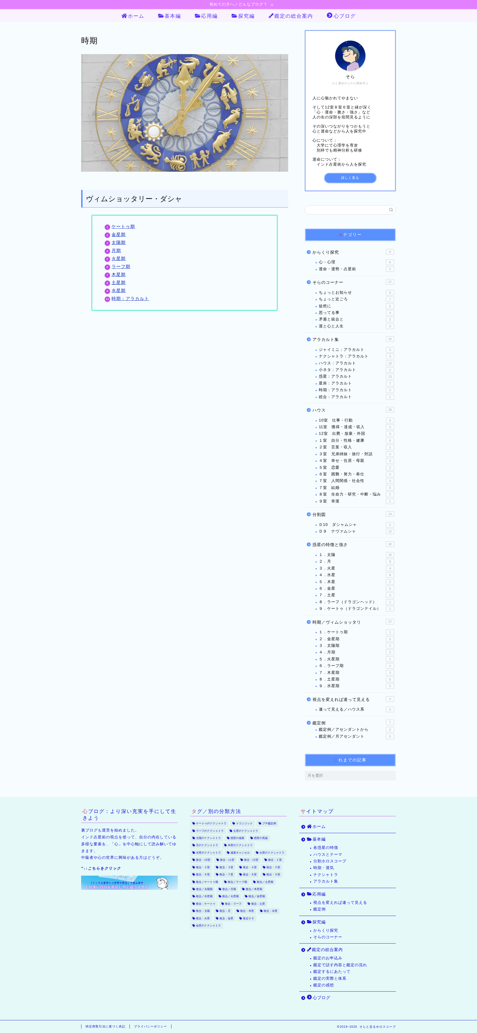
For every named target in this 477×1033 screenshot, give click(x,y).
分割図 (352, 514)
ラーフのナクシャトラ (210, 830)
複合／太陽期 (204, 889)
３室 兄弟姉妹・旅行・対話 (355, 454)
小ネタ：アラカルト (355, 370)
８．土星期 (355, 679)
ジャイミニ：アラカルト (355, 350)
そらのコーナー (352, 282)
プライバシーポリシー (150, 1026)
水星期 (119, 290)
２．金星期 (355, 639)
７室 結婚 (355, 488)
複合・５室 (273, 867)
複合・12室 (251, 860)
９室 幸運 (355, 501)
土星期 (119, 282)
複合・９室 (273, 874)
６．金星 (355, 588)
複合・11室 (227, 860)
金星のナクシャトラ (208, 925)
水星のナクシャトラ (208, 852)
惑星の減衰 (237, 837)
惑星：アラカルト (355, 376)
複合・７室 (226, 874)
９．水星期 (355, 686)
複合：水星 (270, 911)
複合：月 (224, 911)
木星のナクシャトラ (240, 845)
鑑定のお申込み (327, 958)
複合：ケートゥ (205, 903)
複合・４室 (250, 867)
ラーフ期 (121, 266)
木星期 (119, 274)
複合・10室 (203, 860)
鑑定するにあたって (332, 972)
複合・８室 (250, 874)
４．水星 (355, 575)
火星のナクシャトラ (271, 852)
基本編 (173, 16)
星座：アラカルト (355, 383)
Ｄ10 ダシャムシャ (355, 525)
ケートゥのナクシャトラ (211, 823)
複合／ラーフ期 (237, 881)
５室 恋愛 (355, 467)
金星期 (119, 234)
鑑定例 (351, 723)
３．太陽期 (355, 645)
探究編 (246, 16)
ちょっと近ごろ (355, 299)
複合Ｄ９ (248, 918)
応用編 (209, 16)
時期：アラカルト (130, 298)
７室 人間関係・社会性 (355, 481)
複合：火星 (203, 918)
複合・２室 (203, 867)
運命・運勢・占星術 (355, 269)
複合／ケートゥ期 (207, 881)
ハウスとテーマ (327, 854)
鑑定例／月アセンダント (355, 736)
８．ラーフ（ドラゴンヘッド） (355, 602)
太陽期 (119, 242)
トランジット (244, 823)
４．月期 (355, 652)
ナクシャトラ (325, 875)
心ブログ (345, 16)
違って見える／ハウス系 (355, 709)
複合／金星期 (256, 896)
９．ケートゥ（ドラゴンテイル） (355, 608)
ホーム (136, 16)
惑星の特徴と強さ (352, 544)
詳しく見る (350, 178)
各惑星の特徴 (325, 848)
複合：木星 (247, 911)
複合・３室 (226, 867)
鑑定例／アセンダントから (355, 729)
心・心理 (355, 262)
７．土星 (355, 595)
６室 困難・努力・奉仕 (355, 474)
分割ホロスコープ (329, 861)
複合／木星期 (254, 889)
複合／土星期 (265, 881)
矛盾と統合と (355, 319)
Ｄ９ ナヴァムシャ (355, 531)
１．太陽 (355, 555)
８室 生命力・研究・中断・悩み (355, 494)
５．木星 (355, 582)
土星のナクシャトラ (245, 830)
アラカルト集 (352, 339)
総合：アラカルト (355, 397)
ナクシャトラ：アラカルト (355, 356)
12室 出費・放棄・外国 (355, 433)
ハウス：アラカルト (355, 363)
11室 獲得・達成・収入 (355, 427)
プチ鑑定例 (269, 823)
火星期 (119, 258)
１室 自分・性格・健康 (355, 440)
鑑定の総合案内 (293, 16)
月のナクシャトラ (207, 845)
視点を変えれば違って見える (351, 699)
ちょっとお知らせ (355, 292)
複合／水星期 (204, 896)
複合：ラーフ (233, 903)
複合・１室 (275, 860)
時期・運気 (323, 868)
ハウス (352, 410)
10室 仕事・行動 (355, 420)
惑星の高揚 (261, 837)
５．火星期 (355, 659)
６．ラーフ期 (355, 666)
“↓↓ (101, 868)
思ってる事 (355, 313)
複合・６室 (203, 874)
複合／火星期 (230, 896)
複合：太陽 (203, 911)
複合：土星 (258, 903)
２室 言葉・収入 (355, 447)
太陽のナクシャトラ (208, 837)
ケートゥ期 (123, 226)
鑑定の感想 (323, 985)
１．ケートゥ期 (355, 632)
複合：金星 (226, 918)
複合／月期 (229, 889)
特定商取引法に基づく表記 (105, 1026)
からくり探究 (351, 252)
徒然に (355, 306)
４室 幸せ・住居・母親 (355, 461)
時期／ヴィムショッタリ (352, 622)
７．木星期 (355, 673)
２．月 (355, 561)
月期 (116, 250)
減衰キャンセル (240, 852)
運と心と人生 (355, 326)
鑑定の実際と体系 (329, 978)
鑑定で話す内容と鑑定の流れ (340, 965)
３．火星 (355, 568)
